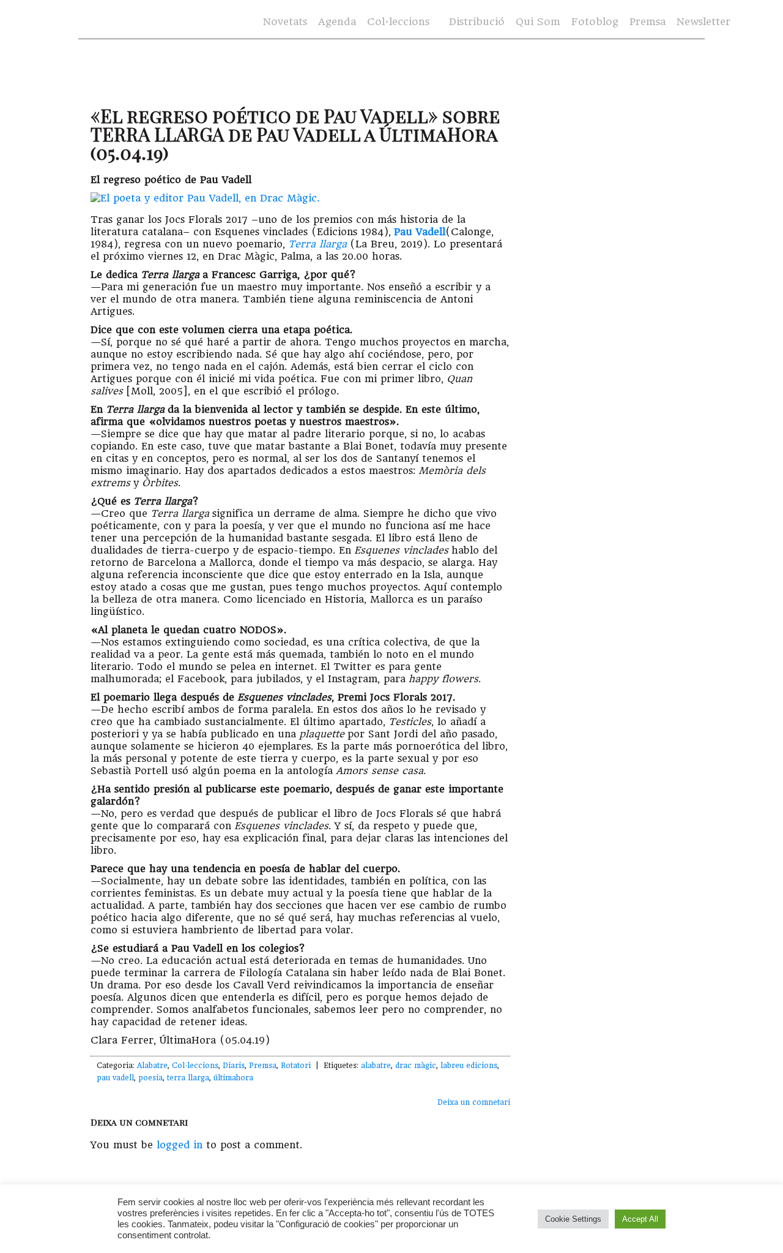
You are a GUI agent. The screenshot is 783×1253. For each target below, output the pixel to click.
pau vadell (115, 1078)
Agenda (337, 22)
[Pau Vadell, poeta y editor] (205, 198)
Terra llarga (317, 244)
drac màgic (415, 1065)
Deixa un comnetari (473, 1102)
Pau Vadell (419, 232)
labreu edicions (468, 1065)
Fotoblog (594, 22)
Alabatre (152, 1065)
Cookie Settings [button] (573, 1219)
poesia (150, 1078)
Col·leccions (397, 22)
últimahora (233, 1078)
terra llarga (188, 1078)
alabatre (376, 1065)
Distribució (477, 22)
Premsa (647, 22)
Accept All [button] (640, 1219)
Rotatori (296, 1065)
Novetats (285, 22)
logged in (179, 1145)
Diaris (234, 1065)
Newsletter (703, 22)
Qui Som (538, 22)
